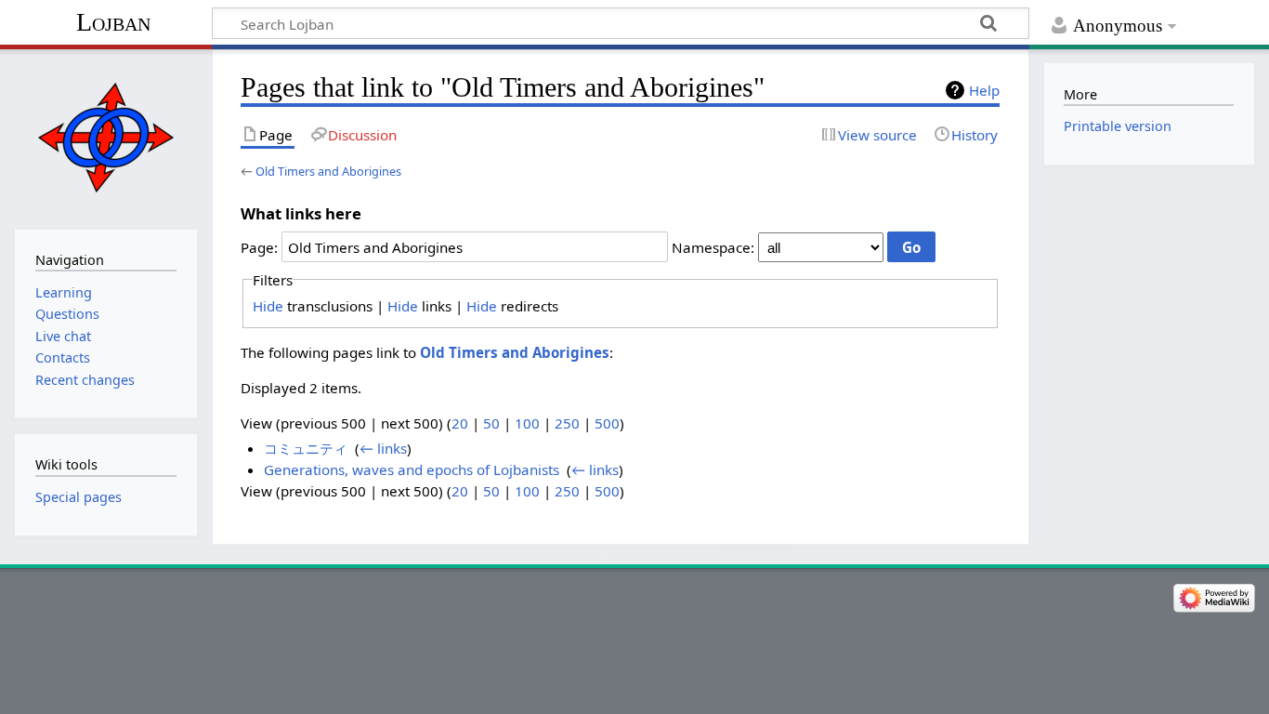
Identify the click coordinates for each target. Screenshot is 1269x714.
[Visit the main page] (105, 137)
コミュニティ (305, 448)
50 (491, 423)
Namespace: (713, 247)
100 (527, 423)
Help (984, 90)
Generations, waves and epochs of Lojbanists (411, 469)
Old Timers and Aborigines (328, 171)
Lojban (113, 21)
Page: (259, 247)
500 (607, 423)
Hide (268, 306)
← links (383, 448)
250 (567, 423)
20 (459, 423)
